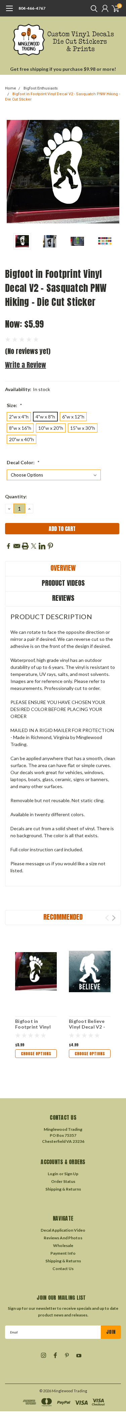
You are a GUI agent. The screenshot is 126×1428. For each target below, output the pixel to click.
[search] (92, 8)
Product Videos (63, 583)
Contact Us (63, 1268)
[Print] (25, 546)
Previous (12, 172)
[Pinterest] (50, 546)
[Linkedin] (42, 546)
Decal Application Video (63, 1230)
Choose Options (36, 1054)
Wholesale (63, 1245)
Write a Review (25, 365)
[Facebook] (8, 546)
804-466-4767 (31, 8)
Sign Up (71, 1173)
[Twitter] (33, 546)
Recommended (63, 917)
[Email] (16, 546)
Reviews (63, 598)
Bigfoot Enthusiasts (41, 88)
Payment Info (63, 1253)
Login (53, 1173)
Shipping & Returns (63, 1189)
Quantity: (16, 496)
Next (114, 172)
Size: (14, 405)
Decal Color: (23, 462)
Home (10, 88)
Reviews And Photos (63, 1237)
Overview (63, 568)
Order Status (63, 1181)
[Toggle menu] (9, 11)
